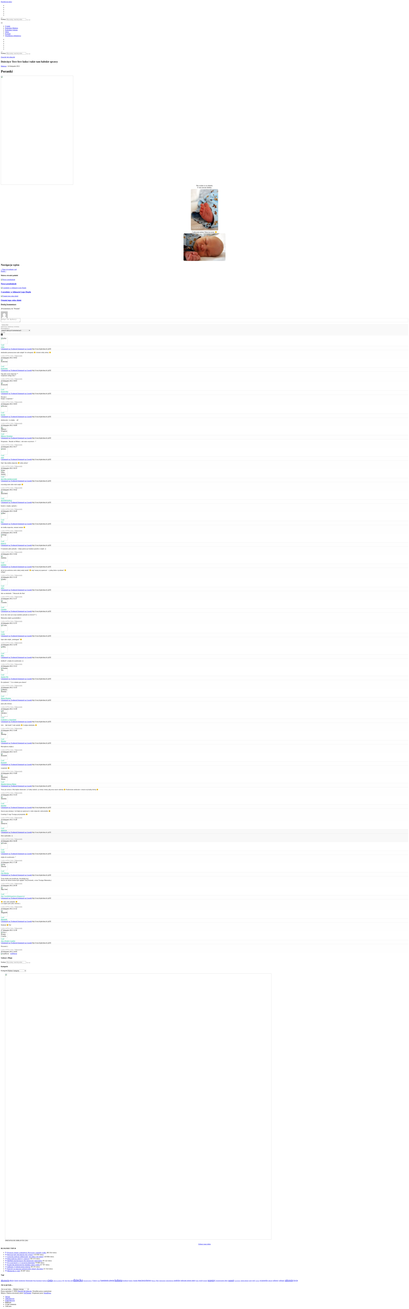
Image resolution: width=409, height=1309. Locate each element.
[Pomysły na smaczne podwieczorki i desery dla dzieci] (6, 1269)
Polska (197, 1280)
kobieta (118, 1280)
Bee (2, 522)
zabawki (270, 1280)
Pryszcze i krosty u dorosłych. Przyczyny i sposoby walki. (26, 1253)
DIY (63, 1280)
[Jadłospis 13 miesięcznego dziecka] (6, 1267)
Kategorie (4, 971)
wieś (253, 1280)
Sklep (7, 32)
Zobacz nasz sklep (204, 1244)
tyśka (2, 347)
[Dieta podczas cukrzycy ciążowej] (6, 1259)
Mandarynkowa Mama (8, 784)
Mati (157, 1280)
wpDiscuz (13, 953)
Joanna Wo (4, 677)
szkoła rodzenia (244, 1280)
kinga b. (3, 543)
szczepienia (237, 1280)
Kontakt (8, 34)
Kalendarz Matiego (11, 28)
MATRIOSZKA (6, 500)
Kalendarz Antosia (11, 30)
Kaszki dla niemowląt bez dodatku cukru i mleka (23, 1265)
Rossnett (4, 762)
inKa (2, 588)
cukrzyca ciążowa (57, 1280)
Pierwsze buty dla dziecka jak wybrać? (20, 1255)
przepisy (211, 1280)
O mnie (7, 26)
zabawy (276, 1281)
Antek (16, 1280)
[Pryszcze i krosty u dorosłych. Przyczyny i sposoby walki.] (6, 1253)
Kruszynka (4, 391)
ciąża (50, 1280)
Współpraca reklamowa (13, 36)
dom (66, 1280)
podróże (177, 1280)
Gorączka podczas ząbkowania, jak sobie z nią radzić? (25, 1257)
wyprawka (264, 1280)
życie (295, 1280)
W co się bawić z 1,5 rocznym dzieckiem (21, 1263)
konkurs (125, 1280)
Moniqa (3, 741)
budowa (44, 1280)
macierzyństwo (144, 1280)
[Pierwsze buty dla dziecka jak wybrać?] (6, 1255)
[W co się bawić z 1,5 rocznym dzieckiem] (6, 1263)
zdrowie (289, 1280)
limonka (3, 805)
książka (135, 1280)
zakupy (281, 1281)
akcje (12, 1280)
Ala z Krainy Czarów (8, 941)
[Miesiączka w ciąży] (6, 1271)
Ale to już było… (7, 1289)
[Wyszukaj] (27, 962)
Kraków (131, 1280)
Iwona (3, 415)
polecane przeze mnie (188, 1280)
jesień (98, 1280)
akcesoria (5, 1280)
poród (201, 1280)
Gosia (3, 852)
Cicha (3, 634)
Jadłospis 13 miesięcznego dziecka (18, 1267)
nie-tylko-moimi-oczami (9, 479)
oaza (2, 457)
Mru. (2, 655)
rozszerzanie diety (222, 1280)
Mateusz (3, 66)
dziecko (78, 1280)
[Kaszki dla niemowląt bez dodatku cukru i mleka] (6, 1265)
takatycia (4, 830)
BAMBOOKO (22, 1280)
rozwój (231, 1280)
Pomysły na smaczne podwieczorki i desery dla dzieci (25, 1269)
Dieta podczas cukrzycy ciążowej (18, 1259)
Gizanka (3, 609)
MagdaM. (4, 919)
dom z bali (70, 1280)
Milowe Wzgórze (7, 436)
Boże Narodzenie (37, 1280)
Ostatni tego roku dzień (11, 300)
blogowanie (29, 1280)
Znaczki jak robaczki (8, 57)
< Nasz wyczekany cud (9, 269)
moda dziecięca (170, 1280)
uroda (250, 1280)
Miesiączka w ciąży (13, 1271)
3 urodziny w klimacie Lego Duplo (16, 292)
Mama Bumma (6, 698)
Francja (94, 1280)
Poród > (3, 271)
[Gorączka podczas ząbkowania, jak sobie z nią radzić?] (6, 1257)
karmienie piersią (107, 1280)
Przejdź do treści (6, 2)
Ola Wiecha (5, 873)
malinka (3, 565)
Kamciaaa (4, 368)
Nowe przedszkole (8, 284)
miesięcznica (162, 1280)
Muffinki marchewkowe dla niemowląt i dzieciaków (24, 1261)
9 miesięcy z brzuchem (8, 720)
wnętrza (257, 1280)
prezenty (205, 1280)
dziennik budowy (87, 1280)
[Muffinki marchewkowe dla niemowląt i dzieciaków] (6, 1261)
